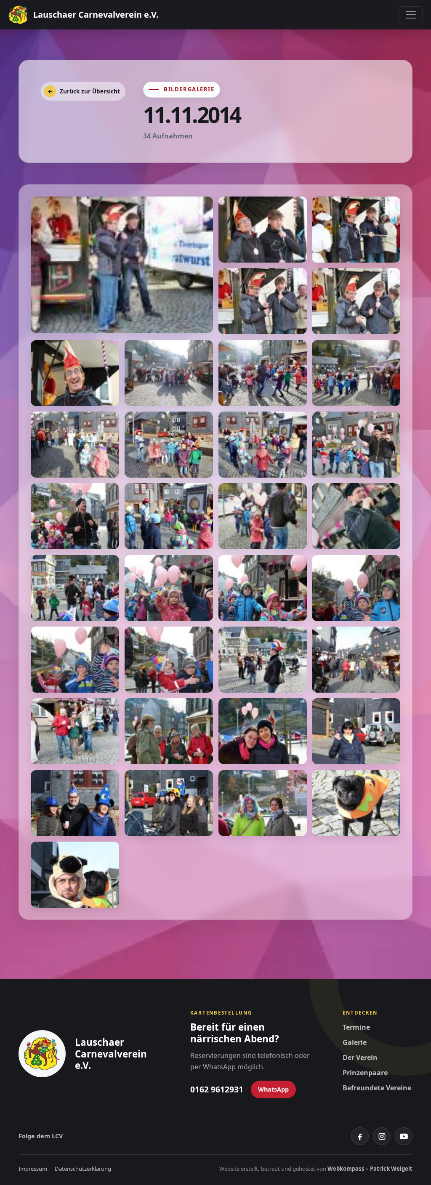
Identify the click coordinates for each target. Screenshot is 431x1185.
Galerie (355, 1042)
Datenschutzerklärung (83, 1168)
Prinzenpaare (365, 1072)
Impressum (33, 1168)
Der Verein (360, 1057)
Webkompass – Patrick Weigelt (369, 1168)
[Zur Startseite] (42, 1053)
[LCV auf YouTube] (403, 1136)
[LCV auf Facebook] (360, 1136)
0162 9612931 (216, 1089)
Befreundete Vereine (377, 1087)
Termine (356, 1027)
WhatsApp (273, 1089)
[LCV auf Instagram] (382, 1136)
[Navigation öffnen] (411, 14)
